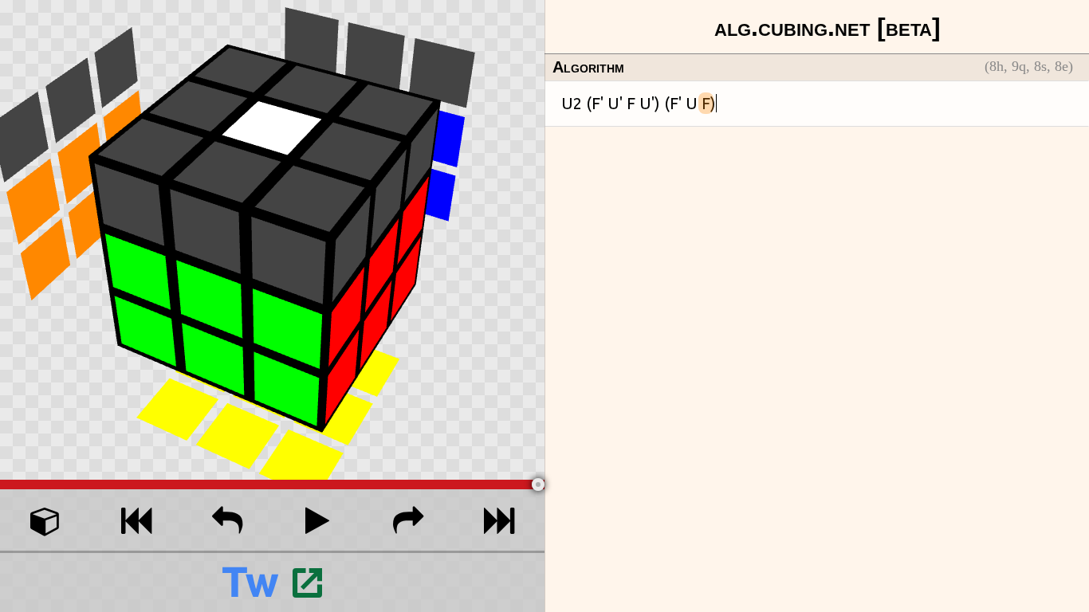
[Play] (317, 520)
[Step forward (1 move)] (408, 520)
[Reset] (136, 520)
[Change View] (45, 520)
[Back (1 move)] (227, 520)
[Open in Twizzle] (272, 581)
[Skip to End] (499, 520)
